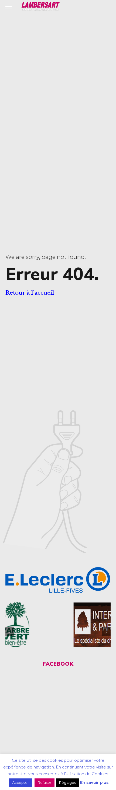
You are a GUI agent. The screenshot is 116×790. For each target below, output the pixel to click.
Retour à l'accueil (29, 292)
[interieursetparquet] (66, 624)
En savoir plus (94, 782)
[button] (9, 631)
